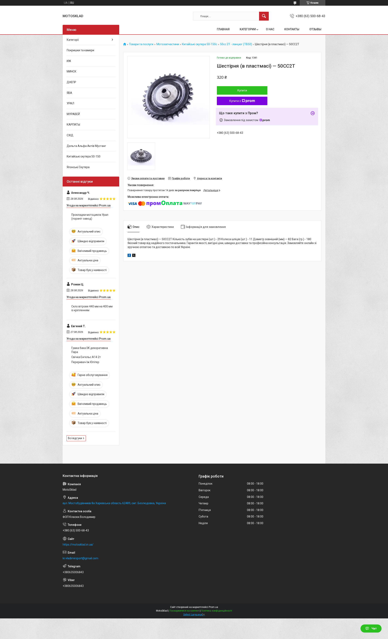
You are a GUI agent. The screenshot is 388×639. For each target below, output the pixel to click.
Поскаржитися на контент (184, 610)
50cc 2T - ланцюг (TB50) (236, 44)
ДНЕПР (71, 82)
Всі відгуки (75, 438)
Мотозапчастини (167, 44)
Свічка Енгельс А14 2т (86, 357)
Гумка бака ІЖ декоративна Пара (89, 350)
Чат (374, 628)
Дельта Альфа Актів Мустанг (86, 146)
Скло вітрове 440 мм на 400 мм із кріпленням (92, 308)
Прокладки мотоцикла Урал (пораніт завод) (89, 216)
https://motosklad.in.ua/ (78, 544)
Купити (242, 90)
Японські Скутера (78, 167)
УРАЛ (70, 103)
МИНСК (71, 71)
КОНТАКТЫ (291, 29)
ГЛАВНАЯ (223, 29)
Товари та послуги (141, 44)
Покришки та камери (80, 50)
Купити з (235, 101)
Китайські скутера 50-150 (83, 156)
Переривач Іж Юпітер (85, 362)
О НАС (270, 29)
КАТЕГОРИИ (248, 29)
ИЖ (69, 61)
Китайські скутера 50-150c (199, 44)
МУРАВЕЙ (73, 114)
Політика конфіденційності (216, 610)
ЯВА (69, 92)
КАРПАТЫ (73, 124)
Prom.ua (213, 607)
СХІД (70, 135)
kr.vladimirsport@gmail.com (80, 558)
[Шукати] (264, 16)
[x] (133, 256)
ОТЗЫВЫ (315, 29)
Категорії (73, 39)
